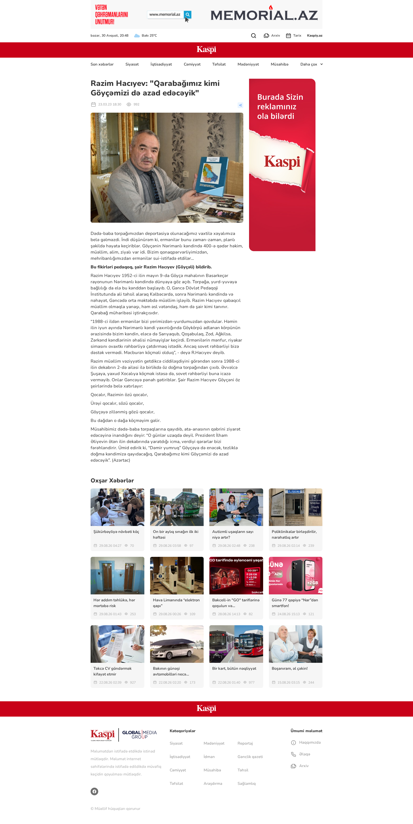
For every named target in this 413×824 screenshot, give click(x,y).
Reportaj (245, 743)
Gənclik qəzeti (250, 756)
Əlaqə (304, 754)
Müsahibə (279, 64)
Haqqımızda (309, 742)
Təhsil (243, 770)
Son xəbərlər (102, 64)
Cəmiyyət (192, 64)
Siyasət (132, 64)
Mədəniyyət (248, 64)
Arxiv (275, 35)
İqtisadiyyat (161, 64)
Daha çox (308, 64)
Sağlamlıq (247, 783)
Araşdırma (213, 783)
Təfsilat (219, 64)
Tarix (297, 35)
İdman (209, 756)
